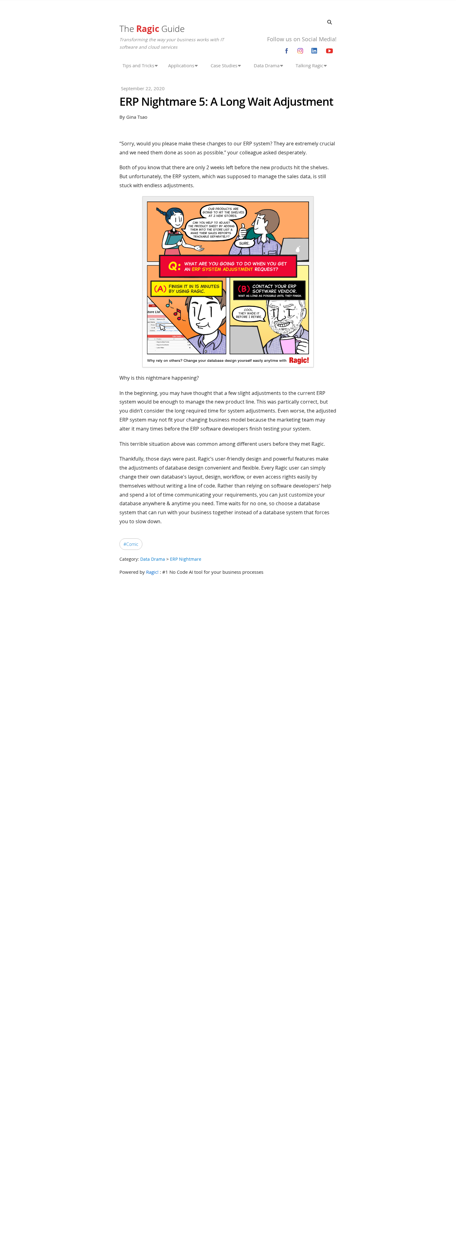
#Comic (130, 544)
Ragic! (152, 572)
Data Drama (152, 559)
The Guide (152, 28)
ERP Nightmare (185, 559)
